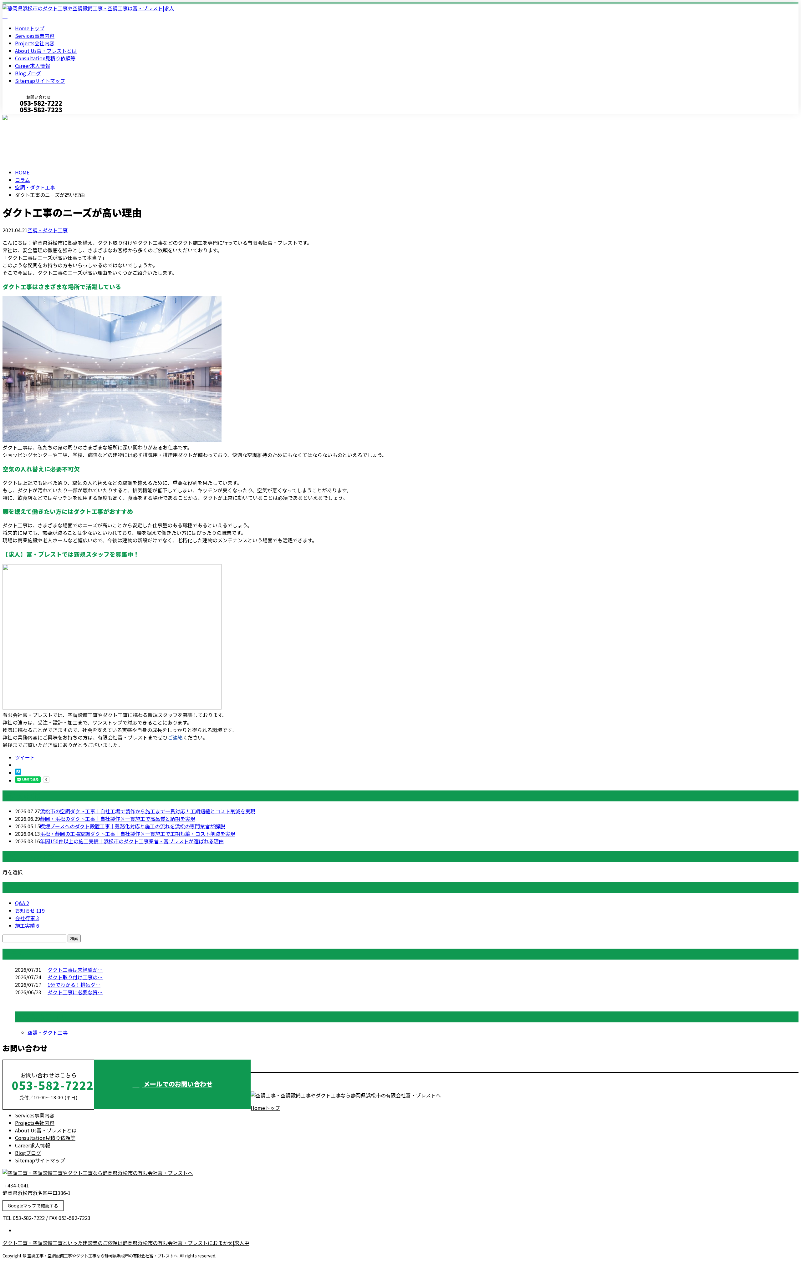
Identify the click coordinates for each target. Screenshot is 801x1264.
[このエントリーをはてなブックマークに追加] (18, 772)
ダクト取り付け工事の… (75, 977)
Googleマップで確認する (33, 1205)
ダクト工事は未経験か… (75, 969)
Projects (34, 43)
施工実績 (27, 925)
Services (34, 35)
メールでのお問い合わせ (177, 1083)
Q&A (22, 903)
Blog (28, 73)
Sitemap (40, 80)
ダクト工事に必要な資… (75, 992)
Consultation (45, 58)
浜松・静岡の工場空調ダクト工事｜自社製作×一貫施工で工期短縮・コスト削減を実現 (137, 833)
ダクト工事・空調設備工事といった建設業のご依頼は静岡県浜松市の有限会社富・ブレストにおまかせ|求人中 (126, 1242)
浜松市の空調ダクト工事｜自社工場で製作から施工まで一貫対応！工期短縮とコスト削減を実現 (147, 811)
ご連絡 (175, 737)
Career (32, 65)
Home (29, 28)
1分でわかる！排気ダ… (74, 984)
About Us (46, 50)
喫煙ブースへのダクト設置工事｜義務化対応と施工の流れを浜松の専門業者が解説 (132, 826)
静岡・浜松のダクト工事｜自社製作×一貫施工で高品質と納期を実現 (117, 818)
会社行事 (27, 918)
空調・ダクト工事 (35, 187)
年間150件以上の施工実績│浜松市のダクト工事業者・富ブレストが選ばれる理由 (132, 841)
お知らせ (30, 910)
